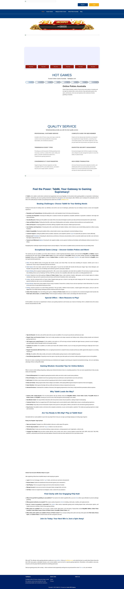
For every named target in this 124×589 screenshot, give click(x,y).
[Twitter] (88, 580)
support (72, 233)
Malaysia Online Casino (61, 11)
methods (62, 502)
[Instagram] (92, 580)
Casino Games (49, 11)
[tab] (30, 82)
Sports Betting (30, 271)
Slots (27, 262)
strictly (76, 497)
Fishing (28, 287)
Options (41, 240)
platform (53, 504)
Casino (28, 275)
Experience (77, 257)
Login (45, 480)
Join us (81, 567)
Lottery (28, 279)
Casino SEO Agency (71, 587)
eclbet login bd (29, 16)
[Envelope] (76, 580)
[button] (36, 4)
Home (43, 11)
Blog (81, 11)
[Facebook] (80, 580)
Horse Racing (29, 283)
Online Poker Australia (73, 11)
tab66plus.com (64, 199)
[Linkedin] (84, 580)
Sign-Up (47, 426)
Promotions (36, 236)
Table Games (29, 266)
